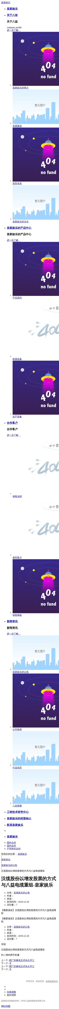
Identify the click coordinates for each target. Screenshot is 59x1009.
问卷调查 (11, 992)
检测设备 (17, 359)
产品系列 (17, 298)
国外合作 (11, 842)
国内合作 (11, 845)
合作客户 (12, 422)
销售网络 (17, 615)
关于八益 (12, 15)
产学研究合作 (14, 848)
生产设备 (17, 416)
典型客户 (17, 557)
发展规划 (17, 126)
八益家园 (17, 806)
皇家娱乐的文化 (21, 221)
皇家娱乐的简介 (21, 88)
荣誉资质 (17, 183)
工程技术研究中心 (18, 811)
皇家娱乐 (5, 2)
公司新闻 (17, 729)
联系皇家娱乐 (15, 824)
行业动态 (17, 767)
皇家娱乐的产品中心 (19, 227)
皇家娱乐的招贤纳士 (19, 818)
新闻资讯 (12, 621)
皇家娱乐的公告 (21, 672)
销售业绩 (17, 496)
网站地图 (5, 1006)
